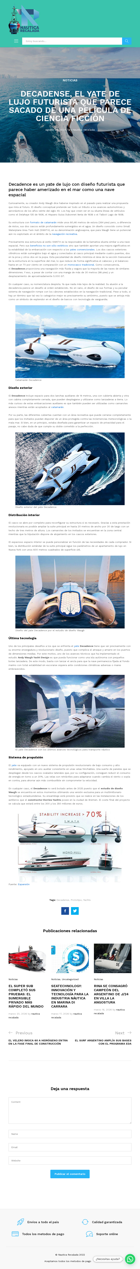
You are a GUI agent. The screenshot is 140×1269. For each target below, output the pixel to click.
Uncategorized (70, 979)
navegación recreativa (64, 234)
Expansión (24, 884)
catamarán (57, 407)
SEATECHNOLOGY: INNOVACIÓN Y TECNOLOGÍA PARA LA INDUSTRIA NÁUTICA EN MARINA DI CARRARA (69, 996)
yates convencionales (82, 249)
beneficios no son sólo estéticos (49, 245)
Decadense (63, 900)
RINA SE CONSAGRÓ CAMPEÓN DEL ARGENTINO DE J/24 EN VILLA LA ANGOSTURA (111, 994)
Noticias (70, 80)
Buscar (126, 41)
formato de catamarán (43, 222)
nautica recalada (84, 129)
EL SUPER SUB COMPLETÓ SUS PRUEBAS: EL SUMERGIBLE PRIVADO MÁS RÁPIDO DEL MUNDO (26, 996)
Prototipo (76, 900)
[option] (27, 981)
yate (77, 646)
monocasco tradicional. (81, 264)
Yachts (87, 900)
